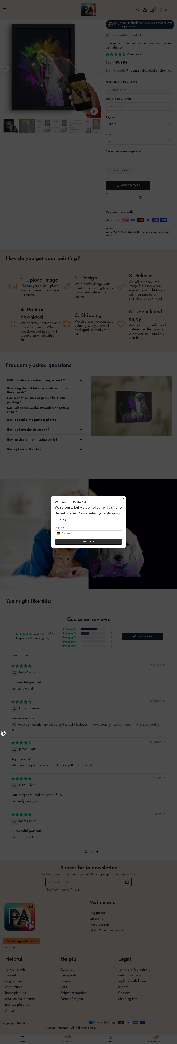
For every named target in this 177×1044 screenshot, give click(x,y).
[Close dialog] (123, 498)
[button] (88, 533)
